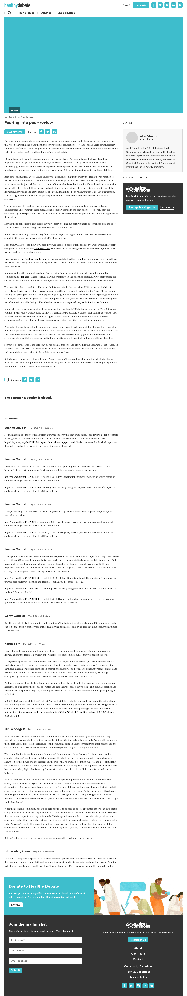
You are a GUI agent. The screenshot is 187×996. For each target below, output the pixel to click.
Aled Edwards (27, 117)
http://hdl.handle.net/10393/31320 (22, 487)
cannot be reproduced (87, 259)
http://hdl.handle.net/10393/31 (20, 522)
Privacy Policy (138, 977)
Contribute (138, 953)
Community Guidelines (138, 966)
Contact (138, 959)
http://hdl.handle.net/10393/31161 (21, 588)
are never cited (42, 248)
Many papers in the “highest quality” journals (27, 259)
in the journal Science (96, 302)
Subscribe (141, 5)
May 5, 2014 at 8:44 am (44, 851)
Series (66, 13)
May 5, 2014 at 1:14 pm (34, 644)
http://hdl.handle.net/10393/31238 (21, 578)
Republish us (138, 939)
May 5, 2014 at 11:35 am (39, 729)
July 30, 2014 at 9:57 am (41, 428)
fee (27, 276)
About (126, 5)
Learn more (167, 207)
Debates (46, 13)
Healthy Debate (17, 5)
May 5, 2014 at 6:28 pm (39, 616)
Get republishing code (141, 207)
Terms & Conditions (138, 972)
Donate (15, 904)
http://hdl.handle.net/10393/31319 (21, 476)
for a (23, 276)
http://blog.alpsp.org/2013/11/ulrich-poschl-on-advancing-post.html (39, 442)
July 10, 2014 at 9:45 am (40, 550)
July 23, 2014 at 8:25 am (40, 460)
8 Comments (15, 131)
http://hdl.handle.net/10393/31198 (21, 599)
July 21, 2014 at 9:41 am (40, 505)
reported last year (76, 302)
